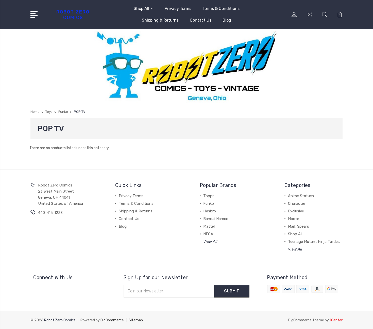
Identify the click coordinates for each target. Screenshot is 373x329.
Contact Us (200, 20)
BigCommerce (112, 320)
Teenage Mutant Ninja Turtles (314, 241)
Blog (227, 20)
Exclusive (296, 211)
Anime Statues (301, 196)
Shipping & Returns (160, 20)
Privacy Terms (178, 8)
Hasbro (209, 211)
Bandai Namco (215, 218)
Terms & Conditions (221, 8)
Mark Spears (298, 226)
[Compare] (309, 17)
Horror (293, 218)
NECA (208, 234)
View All (210, 241)
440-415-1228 (50, 212)
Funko (208, 203)
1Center (336, 320)
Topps (208, 196)
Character (296, 203)
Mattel (209, 226)
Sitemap (136, 320)
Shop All (141, 8)
